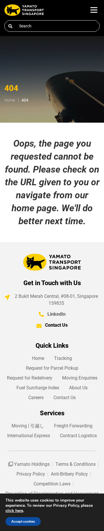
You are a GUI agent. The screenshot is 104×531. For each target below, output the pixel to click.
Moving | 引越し (28, 426)
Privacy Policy (30, 474)
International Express (28, 435)
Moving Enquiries (79, 378)
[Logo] (24, 10)
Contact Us (56, 325)
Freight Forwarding (73, 426)
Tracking (63, 358)
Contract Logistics (78, 435)
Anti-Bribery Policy (69, 474)
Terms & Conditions (75, 464)
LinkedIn (56, 314)
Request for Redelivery (29, 378)
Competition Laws (52, 484)
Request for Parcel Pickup (52, 368)
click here (14, 510)
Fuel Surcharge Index (37, 387)
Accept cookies (23, 521)
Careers (36, 397)
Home (38, 358)
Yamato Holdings (31, 464)
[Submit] (10, 26)
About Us (78, 387)
